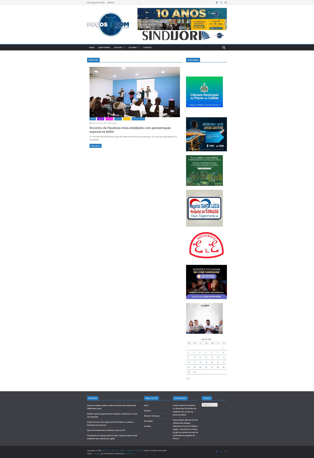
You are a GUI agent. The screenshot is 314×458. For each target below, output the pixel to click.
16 (189, 362)
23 (189, 367)
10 (195, 357)
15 (224, 357)
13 (212, 357)
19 (206, 362)
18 (200, 362)
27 (212, 367)
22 (224, 362)
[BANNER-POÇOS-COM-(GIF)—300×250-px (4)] (204, 78)
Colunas (133, 47)
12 (206, 357)
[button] (123, 47)
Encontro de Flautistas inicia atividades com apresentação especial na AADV (130, 130)
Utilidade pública (138, 119)
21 (218, 362)
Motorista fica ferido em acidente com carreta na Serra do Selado (184, 411)
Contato (147, 47)
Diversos (109, 119)
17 (195, 362)
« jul (188, 378)
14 (218, 357)
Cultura (100, 119)
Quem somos (104, 47)
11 (200, 357)
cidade (93, 119)
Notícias (118, 47)
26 (206, 367)
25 (200, 367)
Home (91, 47)
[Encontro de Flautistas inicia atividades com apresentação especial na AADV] (135, 92)
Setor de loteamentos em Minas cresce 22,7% (106, 430)
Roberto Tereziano (152, 416)
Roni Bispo (113, 123)
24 (195, 367)
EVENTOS (118, 119)
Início (146, 405)
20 (212, 362)
